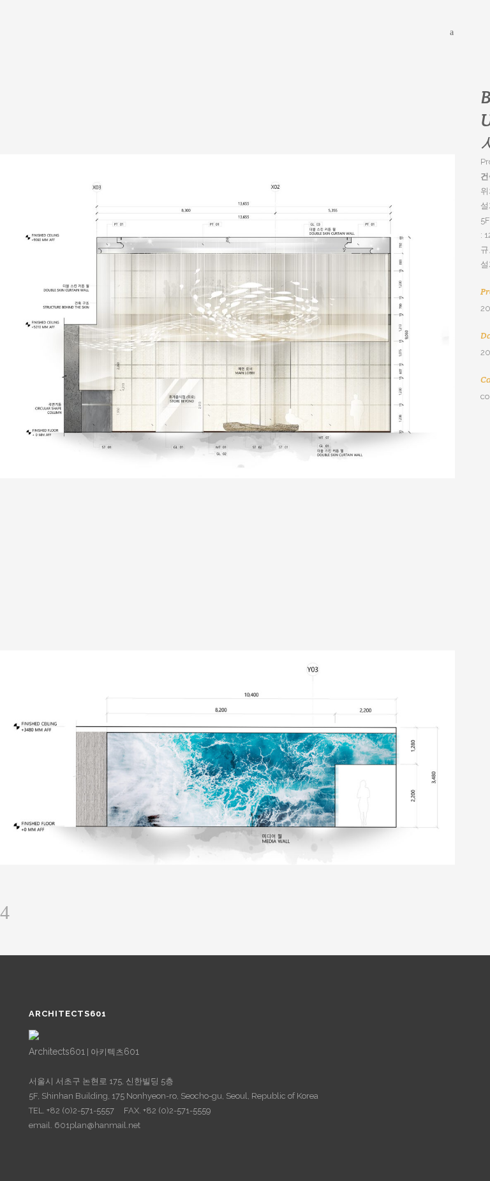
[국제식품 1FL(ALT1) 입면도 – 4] (227, 757)
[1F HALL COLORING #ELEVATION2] (227, 316)
